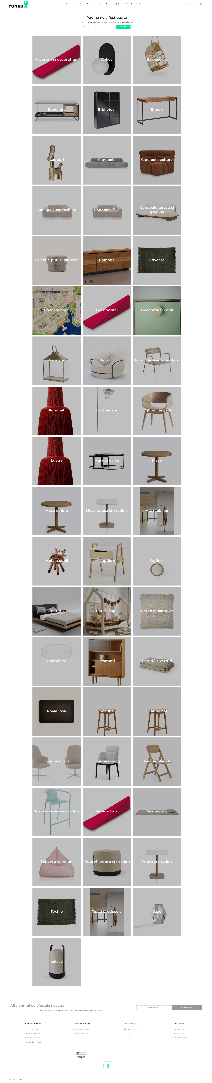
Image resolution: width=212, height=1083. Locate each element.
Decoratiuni (79, 4)
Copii (119, 4)
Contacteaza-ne (130, 1029)
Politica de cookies (33, 1042)
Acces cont (179, 1033)
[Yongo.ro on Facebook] (103, 1067)
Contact (134, 4)
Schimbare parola (179, 1038)
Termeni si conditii (33, 1033)
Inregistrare (179, 1029)
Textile (89, 4)
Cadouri (141, 4)
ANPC (130, 1033)
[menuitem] (69, 4)
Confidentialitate (32, 1038)
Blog (127, 4)
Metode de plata (81, 1029)
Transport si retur (81, 1033)
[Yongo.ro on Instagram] (108, 1067)
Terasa (109, 4)
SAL (130, 1038)
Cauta (123, 27)
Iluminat (99, 4)
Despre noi (33, 1029)
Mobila (68, 4)
